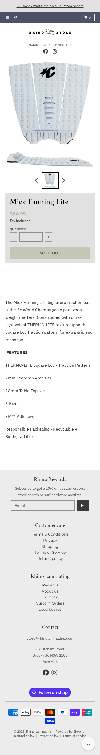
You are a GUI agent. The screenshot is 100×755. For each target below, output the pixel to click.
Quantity (18, 229)
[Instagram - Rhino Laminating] (54, 51)
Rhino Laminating (38, 731)
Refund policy (24, 736)
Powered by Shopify (69, 731)
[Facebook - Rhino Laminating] (45, 51)
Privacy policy (48, 736)
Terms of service (74, 736)
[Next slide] (63, 180)
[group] (50, 180)
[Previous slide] (37, 180)
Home (33, 45)
